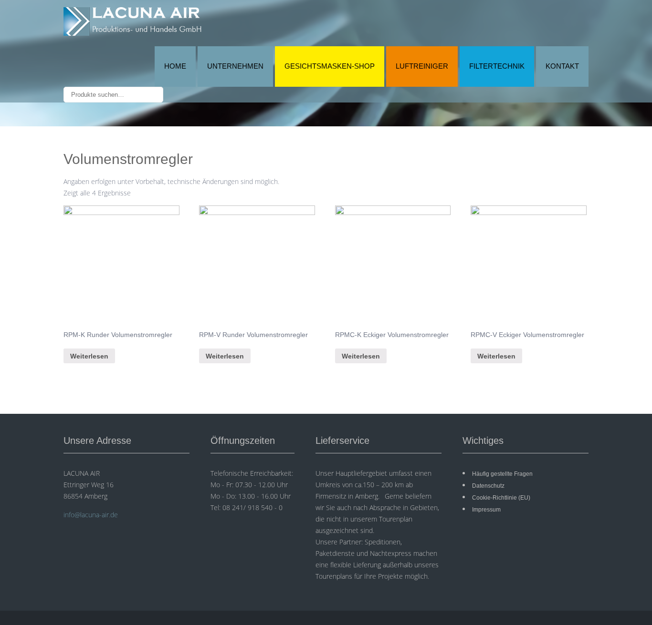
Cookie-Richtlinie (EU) (501, 497)
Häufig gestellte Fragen (502, 474)
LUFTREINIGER (422, 66)
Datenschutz (488, 485)
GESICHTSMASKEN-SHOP (329, 66)
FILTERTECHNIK (497, 66)
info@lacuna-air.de (90, 514)
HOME (175, 66)
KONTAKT (562, 66)
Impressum (486, 509)
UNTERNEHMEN (235, 66)
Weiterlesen (89, 356)
